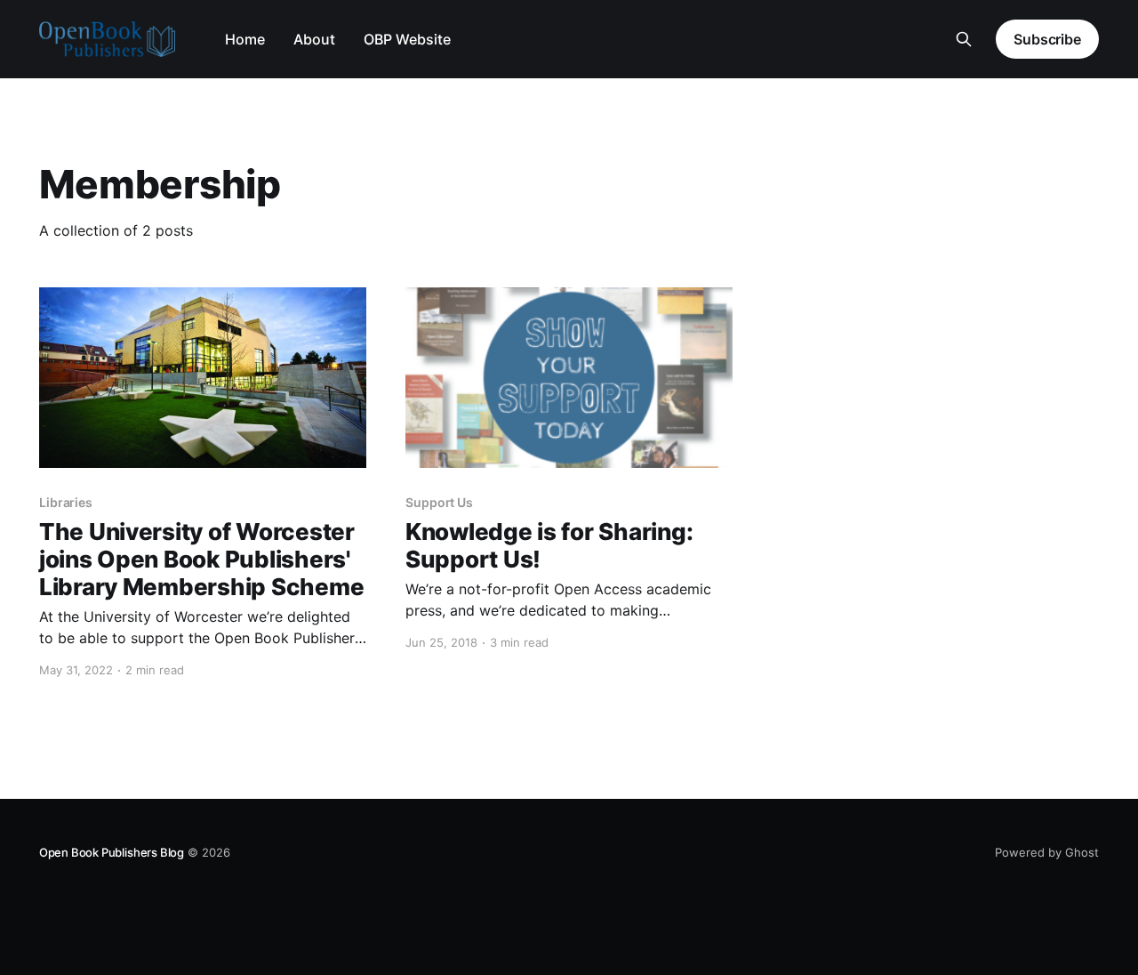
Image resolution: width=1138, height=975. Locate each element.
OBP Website (407, 39)
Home (245, 39)
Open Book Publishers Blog (111, 852)
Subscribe (1047, 39)
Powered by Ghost (1047, 852)
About (314, 39)
